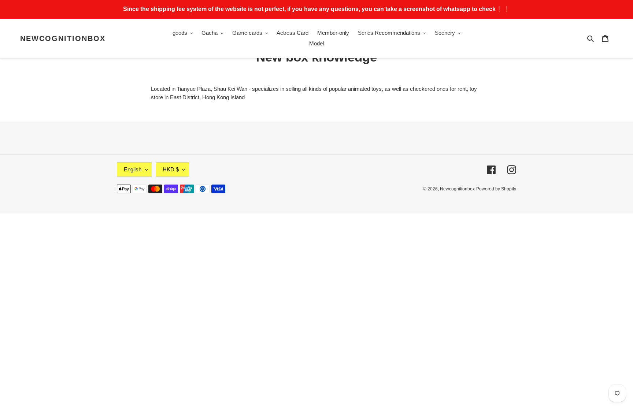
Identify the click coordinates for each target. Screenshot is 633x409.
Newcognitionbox (63, 38)
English (132, 169)
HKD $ (171, 169)
